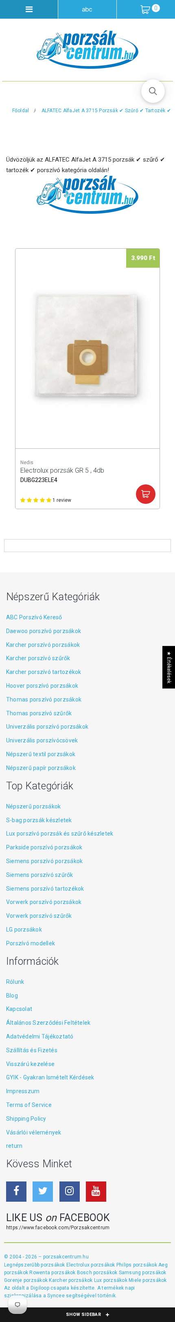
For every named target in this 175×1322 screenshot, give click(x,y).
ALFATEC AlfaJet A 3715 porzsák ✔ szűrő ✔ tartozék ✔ (106, 110)
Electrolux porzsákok (90, 1265)
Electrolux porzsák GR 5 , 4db (62, 475)
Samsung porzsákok (142, 1272)
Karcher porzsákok (71, 1280)
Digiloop (40, 1288)
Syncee (55, 1296)
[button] (153, 91)
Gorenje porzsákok (26, 1280)
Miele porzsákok (148, 1280)
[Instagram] (69, 1191)
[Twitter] (43, 1191)
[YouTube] (96, 1191)
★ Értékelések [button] (169, 667)
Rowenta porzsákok (53, 1272)
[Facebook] (16, 1191)
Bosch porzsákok (98, 1272)
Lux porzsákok (111, 1280)
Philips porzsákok (137, 1265)
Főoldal (20, 110)
